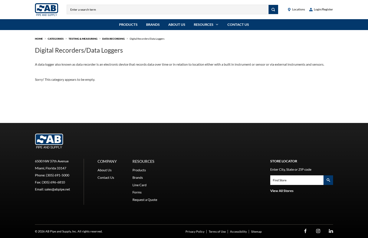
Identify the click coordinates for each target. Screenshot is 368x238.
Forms (137, 192)
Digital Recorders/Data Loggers (147, 38)
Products (128, 24)
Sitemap (256, 231)
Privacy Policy (194, 231)
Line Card (139, 185)
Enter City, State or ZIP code (290, 169)
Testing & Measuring (83, 38)
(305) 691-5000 (57, 175)
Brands (153, 24)
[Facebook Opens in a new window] (305, 231)
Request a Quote (144, 200)
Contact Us (238, 24)
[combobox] (168, 9)
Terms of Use (217, 231)
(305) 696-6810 (53, 182)
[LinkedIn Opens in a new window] (331, 231)
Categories (56, 38)
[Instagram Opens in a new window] (318, 231)
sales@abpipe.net (57, 189)
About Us (176, 24)
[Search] (273, 9)
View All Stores (281, 191)
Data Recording (113, 38)
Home (39, 38)
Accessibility (238, 231)
